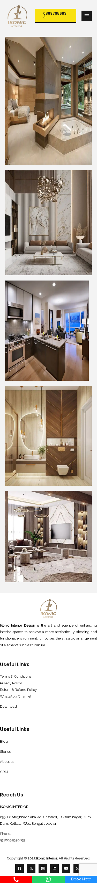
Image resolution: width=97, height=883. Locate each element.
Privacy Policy (11, 683)
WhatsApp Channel (15, 696)
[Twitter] (31, 868)
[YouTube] (66, 868)
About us (7, 761)
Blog (4, 741)
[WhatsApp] (77, 868)
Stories (5, 751)
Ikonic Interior (46, 858)
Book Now (81, 879)
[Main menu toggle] (86, 16)
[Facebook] (19, 868)
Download (8, 706)
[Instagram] (43, 868)
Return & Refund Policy (18, 689)
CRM (4, 772)
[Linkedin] (54, 868)
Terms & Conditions (15, 676)
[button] (55, 16)
